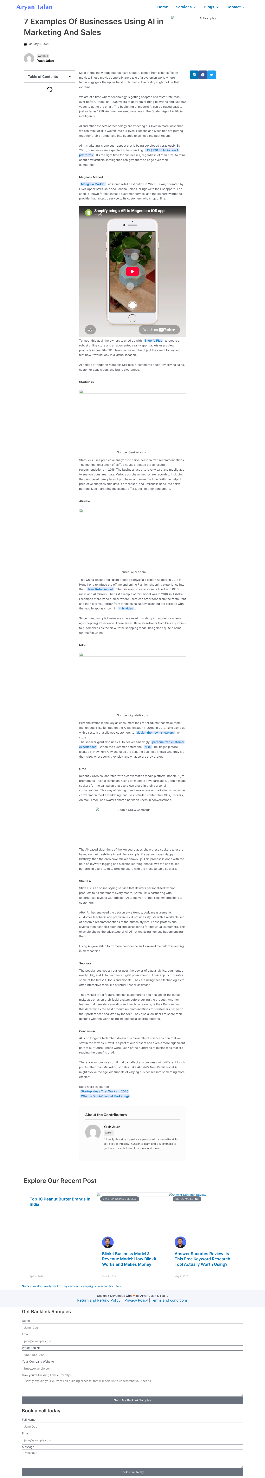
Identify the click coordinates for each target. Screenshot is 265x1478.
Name (26, 1320)
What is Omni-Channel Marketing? (105, 1096)
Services (184, 7)
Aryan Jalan (34, 7)
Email (25, 1334)
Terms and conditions (169, 1300)
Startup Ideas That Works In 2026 (104, 1091)
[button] (194, 7)
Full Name (29, 1419)
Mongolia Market (93, 184)
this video (126, 608)
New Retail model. (100, 589)
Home (162, 7)
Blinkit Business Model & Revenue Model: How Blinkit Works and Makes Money (129, 1259)
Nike (148, 747)
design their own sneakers (155, 732)
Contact (233, 7)
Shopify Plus (153, 340)
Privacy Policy (136, 1300)
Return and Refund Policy (98, 1300)
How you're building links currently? (46, 1375)
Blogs (209, 7)
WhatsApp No (31, 1348)
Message (28, 1447)
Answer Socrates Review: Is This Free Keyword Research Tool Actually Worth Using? (202, 1259)
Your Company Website (38, 1361)
